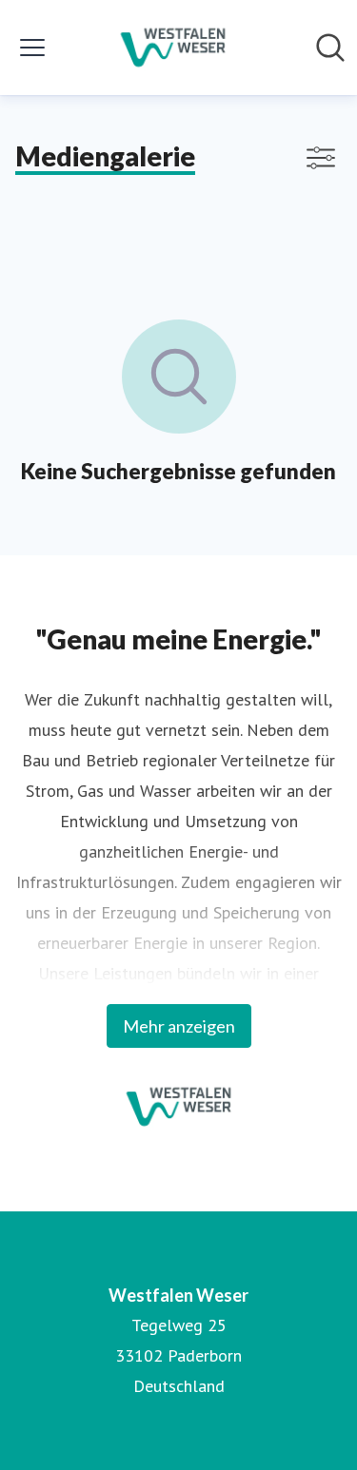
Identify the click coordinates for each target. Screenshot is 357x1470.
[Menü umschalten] (32, 47)
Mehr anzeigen (179, 1025)
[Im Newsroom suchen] (330, 47)
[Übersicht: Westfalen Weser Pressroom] (173, 47)
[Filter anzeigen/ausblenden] (321, 158)
